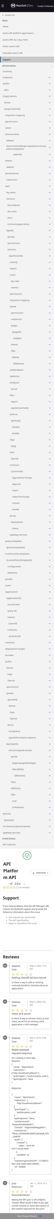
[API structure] (27, 452)
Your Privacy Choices (27, 1216)
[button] (52, 66)
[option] (17, 883)
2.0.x (18, 883)
